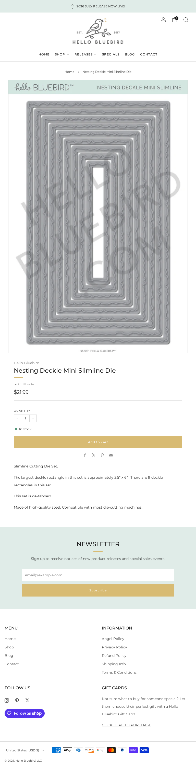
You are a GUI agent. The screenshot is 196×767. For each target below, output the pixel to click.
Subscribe (98, 590)
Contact (148, 54)
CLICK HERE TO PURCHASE (126, 725)
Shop (60, 54)
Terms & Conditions (119, 672)
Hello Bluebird (26, 363)
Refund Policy (114, 656)
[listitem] (98, 6)
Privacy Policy (114, 647)
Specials (110, 54)
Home (44, 54)
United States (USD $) (22, 750)
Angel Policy (113, 639)
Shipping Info (114, 664)
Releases (84, 54)
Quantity (22, 411)
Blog (130, 54)
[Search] (185, 19)
